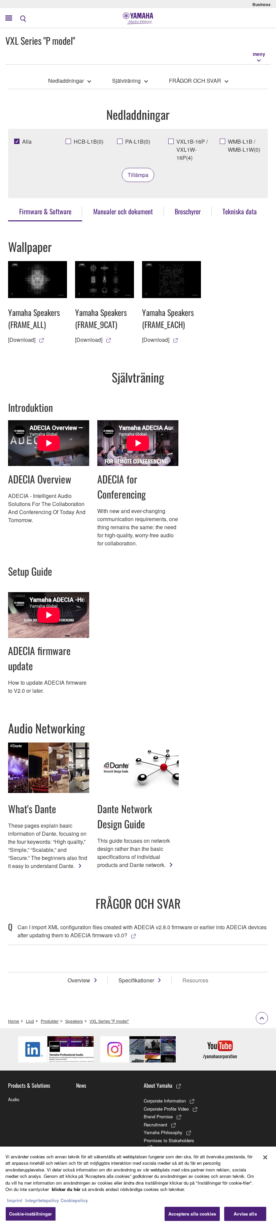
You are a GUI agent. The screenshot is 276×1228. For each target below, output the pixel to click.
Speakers (74, 1021)
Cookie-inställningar (30, 1214)
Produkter (50, 1021)
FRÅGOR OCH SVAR (195, 80)
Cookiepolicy (74, 1200)
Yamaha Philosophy (163, 1132)
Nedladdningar (66, 80)
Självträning (126, 80)
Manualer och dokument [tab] (123, 211)
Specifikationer (136, 980)
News (81, 1085)
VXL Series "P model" (109, 1021)
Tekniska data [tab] (239, 211)
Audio (13, 1099)
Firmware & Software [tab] (45, 211)
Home (13, 1021)
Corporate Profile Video (166, 1109)
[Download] (21, 340)
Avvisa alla (245, 1214)
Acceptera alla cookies (192, 1214)
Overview (79, 980)
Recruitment (155, 1124)
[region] (138, 1187)
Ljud (30, 1021)
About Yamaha (158, 1085)
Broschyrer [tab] (188, 211)
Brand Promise (158, 1116)
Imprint (14, 1200)
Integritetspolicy (42, 1200)
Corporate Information (165, 1100)
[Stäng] (265, 1157)
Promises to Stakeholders (169, 1140)
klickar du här (66, 1189)
